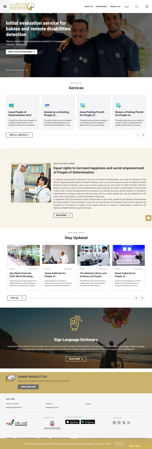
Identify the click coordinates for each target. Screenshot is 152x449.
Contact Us (115, 6)
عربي (127, 6)
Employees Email (52, 407)
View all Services (18, 135)
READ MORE (61, 215)
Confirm (119, 444)
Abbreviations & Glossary (61, 438)
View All (14, 298)
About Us (49, 404)
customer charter (12, 404)
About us (89, 6)
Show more (74, 359)
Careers (88, 404)
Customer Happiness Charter (26, 438)
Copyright (9, 438)
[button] (148, 218)
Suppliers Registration (14, 407)
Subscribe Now (28, 387)
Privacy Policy (44, 438)
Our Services (101, 6)
